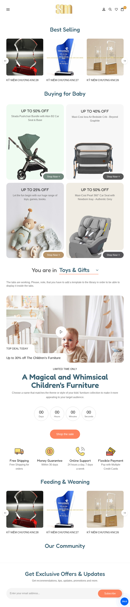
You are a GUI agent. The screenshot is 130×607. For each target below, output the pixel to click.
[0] (122, 9)
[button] (5, 61)
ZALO (124, 601)
